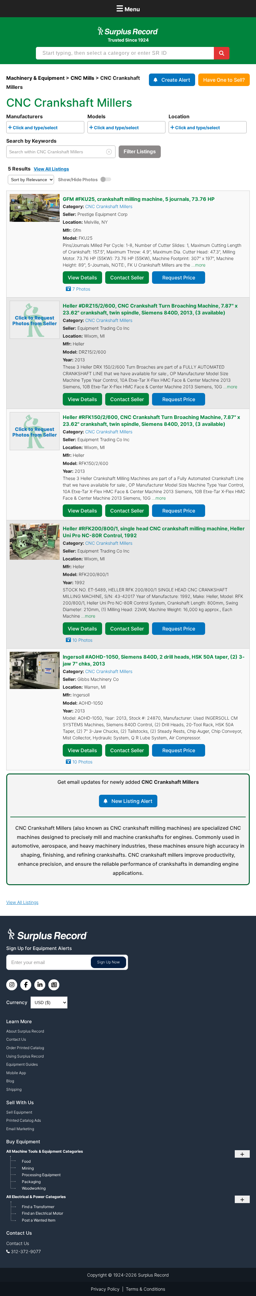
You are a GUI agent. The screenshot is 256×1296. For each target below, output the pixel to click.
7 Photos (81, 289)
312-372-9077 (26, 1251)
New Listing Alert (131, 801)
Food (26, 1161)
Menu (128, 8)
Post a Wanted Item (38, 1220)
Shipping (14, 1089)
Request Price (178, 277)
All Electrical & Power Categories (36, 1196)
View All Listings (51, 168)
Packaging (31, 1181)
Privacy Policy (105, 1289)
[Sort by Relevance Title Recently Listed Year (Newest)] (31, 179)
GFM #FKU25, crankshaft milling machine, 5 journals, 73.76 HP (138, 199)
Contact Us (16, 1039)
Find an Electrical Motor (42, 1213)
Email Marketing (20, 1128)
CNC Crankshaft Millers (108, 206)
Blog (10, 1081)
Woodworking (34, 1188)
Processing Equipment (41, 1174)
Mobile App (16, 1072)
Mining (28, 1168)
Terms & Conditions (145, 1289)
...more (198, 265)
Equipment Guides (22, 1064)
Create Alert (175, 80)
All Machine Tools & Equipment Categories (44, 1151)
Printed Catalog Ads (23, 1120)
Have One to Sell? (224, 80)
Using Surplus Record (25, 1056)
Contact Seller (127, 277)
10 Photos (82, 640)
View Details (82, 277)
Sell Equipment (19, 1112)
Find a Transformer (38, 1206)
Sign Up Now (108, 962)
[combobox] (45, 127)
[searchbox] (60, 128)
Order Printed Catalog (25, 1047)
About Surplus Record (25, 1031)
